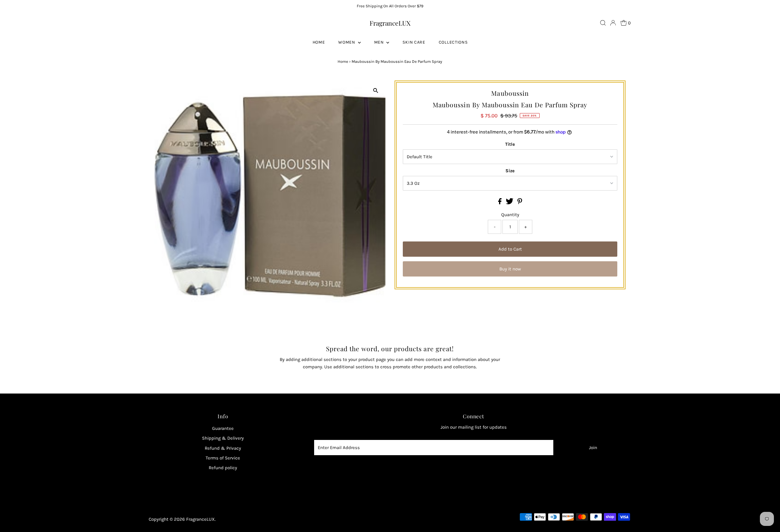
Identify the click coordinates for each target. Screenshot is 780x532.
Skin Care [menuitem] (413, 42)
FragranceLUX (390, 23)
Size (510, 170)
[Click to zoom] (375, 90)
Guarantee (223, 428)
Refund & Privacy (223, 448)
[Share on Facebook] (500, 202)
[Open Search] (603, 23)
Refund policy (223, 467)
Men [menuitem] (379, 42)
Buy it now (510, 269)
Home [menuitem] (319, 42)
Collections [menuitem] (453, 42)
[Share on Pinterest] (519, 202)
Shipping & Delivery (223, 438)
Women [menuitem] (347, 42)
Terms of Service (223, 458)
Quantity (510, 214)
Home (343, 61)
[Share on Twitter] (510, 202)
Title (510, 144)
